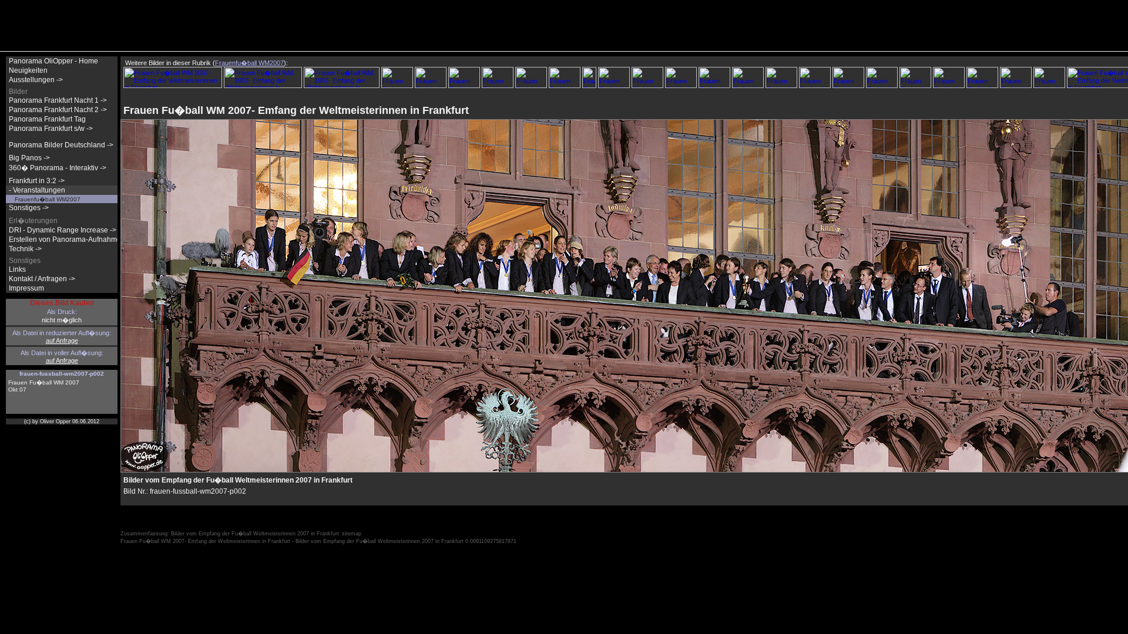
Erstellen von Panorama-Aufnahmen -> (71, 239)
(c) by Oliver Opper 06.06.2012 (61, 421)
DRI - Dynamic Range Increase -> (62, 230)
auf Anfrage (62, 340)
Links (17, 269)
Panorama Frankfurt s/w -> (51, 128)
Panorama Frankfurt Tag (47, 119)
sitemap (351, 534)
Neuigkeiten (28, 70)
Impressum (26, 288)
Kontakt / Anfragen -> (42, 279)
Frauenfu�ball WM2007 (47, 199)
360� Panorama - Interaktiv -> (57, 168)
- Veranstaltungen (37, 190)
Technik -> (25, 249)
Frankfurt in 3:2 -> (37, 181)
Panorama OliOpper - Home (53, 61)
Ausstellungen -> (36, 80)
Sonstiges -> (29, 208)
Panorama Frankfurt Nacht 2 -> (58, 110)
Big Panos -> (29, 158)
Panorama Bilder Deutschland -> (61, 145)
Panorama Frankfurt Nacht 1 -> (58, 100)
